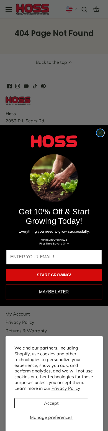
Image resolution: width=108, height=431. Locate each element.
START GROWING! (54, 275)
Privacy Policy (66, 388)
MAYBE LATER (54, 291)
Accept (51, 403)
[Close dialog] (100, 133)
